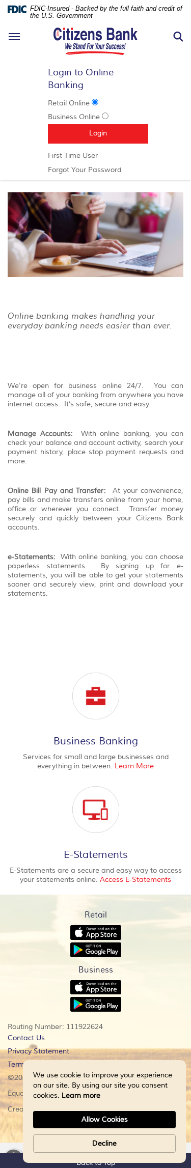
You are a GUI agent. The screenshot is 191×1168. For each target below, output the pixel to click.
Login (118, 133)
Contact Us (26, 1038)
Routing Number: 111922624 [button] (55, 1027)
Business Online (74, 117)
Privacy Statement (53, 1052)
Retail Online (69, 103)
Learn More (134, 766)
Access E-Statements (135, 879)
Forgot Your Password (96, 170)
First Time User (87, 155)
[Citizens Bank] (95, 26)
